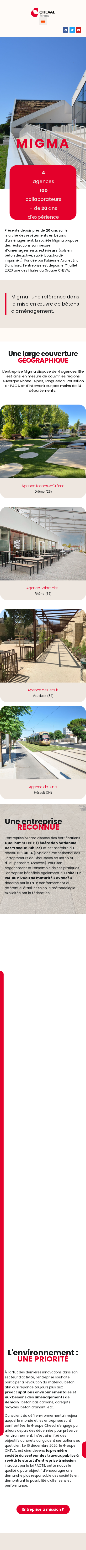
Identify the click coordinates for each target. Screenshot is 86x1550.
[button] (43, 21)
